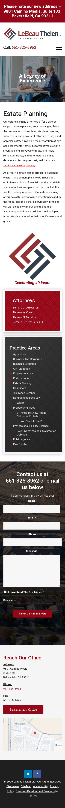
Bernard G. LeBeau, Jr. (26, 307)
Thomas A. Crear (23, 312)
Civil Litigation (21, 368)
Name (31, 500)
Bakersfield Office (23, 709)
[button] (59, 47)
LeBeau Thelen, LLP (25, 781)
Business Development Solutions (35, 791)
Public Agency (21, 439)
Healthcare (19, 388)
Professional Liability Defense (31, 425)
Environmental (21, 378)
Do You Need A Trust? (29, 421)
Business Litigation (24, 363)
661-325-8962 (24, 47)
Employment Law (23, 373)
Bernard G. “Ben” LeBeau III (28, 322)
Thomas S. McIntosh (25, 317)
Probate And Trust (24, 407)
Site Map (26, 786)
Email (31, 517)
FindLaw (32, 796)
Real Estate (20, 444)
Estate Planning (22, 383)
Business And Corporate (27, 359)
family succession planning (19, 165)
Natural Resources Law (27, 397)
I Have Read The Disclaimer (26, 592)
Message (31, 551)
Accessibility (40, 786)
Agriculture (19, 354)
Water (20, 402)
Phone (32, 534)
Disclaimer (9, 600)
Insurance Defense (24, 392)
